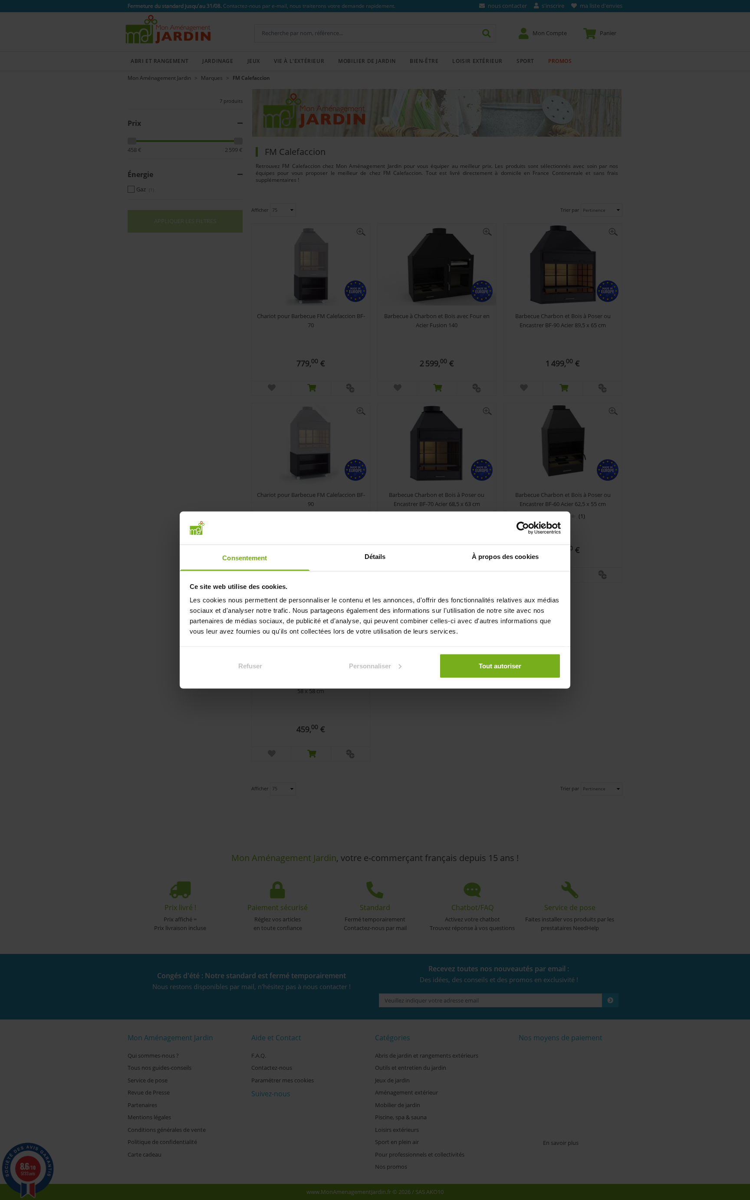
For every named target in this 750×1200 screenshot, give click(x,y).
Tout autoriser (500, 665)
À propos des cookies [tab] (505, 556)
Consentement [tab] (244, 558)
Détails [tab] (375, 556)
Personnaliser (370, 665)
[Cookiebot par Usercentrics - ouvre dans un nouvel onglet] (523, 527)
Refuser (250, 665)
